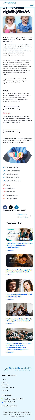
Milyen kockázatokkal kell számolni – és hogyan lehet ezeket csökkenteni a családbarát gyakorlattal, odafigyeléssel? (19, 346)
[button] (5, 207)
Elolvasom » (10, 250)
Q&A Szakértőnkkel (8, 387)
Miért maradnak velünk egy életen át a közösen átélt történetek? (19, 271)
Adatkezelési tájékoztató (9, 405)
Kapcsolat (5, 390)
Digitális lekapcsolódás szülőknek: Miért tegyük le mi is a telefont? (19, 320)
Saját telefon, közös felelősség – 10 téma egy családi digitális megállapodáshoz (19, 245)
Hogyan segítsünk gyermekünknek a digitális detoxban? (19, 295)
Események (5, 385)
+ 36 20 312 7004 (9, 402)
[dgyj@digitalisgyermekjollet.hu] (2, 399)
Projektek (5, 382)
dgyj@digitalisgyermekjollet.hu (14, 399)
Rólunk (4, 379)
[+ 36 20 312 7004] (2, 402)
